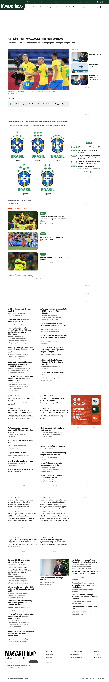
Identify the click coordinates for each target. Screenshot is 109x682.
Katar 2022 (11, 275)
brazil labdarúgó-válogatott (25, 275)
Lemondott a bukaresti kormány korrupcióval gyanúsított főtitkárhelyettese (89, 167)
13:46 (74, 166)
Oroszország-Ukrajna (81, 71)
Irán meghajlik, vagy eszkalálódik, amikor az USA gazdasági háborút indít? (89, 162)
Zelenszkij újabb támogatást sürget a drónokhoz (94, 65)
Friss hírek (32, 2)
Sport (61, 7)
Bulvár (75, 7)
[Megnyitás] (28, 7)
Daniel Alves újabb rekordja (51, 237)
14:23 (74, 150)
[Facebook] (97, 2)
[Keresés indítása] (97, 7)
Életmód (68, 7)
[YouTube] (100, 2)
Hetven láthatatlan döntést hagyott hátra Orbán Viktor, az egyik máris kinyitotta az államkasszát (94, 80)
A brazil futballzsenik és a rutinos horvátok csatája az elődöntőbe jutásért (54, 219)
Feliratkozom (34, 662)
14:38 (74, 147)
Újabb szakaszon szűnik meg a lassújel (95, 53)
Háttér (55, 7)
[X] (103, 2)
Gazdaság (48, 7)
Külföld (40, 7)
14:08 (74, 155)
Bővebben (86, 172)
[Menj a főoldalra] (12, 6)
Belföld (33, 7)
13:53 (74, 162)
